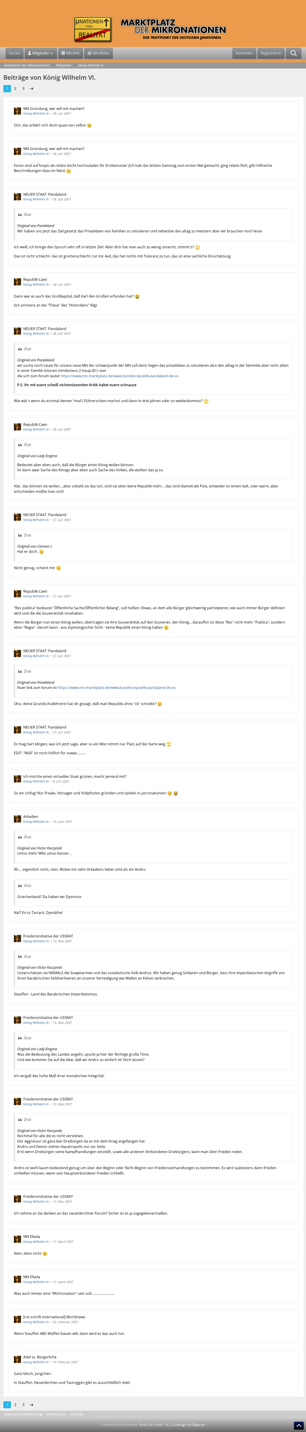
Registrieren (271, 53)
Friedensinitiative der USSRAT (48, 936)
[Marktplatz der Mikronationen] (153, 29)
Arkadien (30, 816)
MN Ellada (31, 1236)
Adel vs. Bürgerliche (39, 1357)
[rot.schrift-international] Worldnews (54, 1316)
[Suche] (294, 53)
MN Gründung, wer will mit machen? (53, 108)
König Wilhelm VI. (36, 113)
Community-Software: (137, 1424)
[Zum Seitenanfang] (299, 1426)
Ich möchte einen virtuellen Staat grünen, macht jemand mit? (74, 776)
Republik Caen (35, 279)
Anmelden (244, 53)
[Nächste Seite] (32, 88)
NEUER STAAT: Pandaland (44, 194)
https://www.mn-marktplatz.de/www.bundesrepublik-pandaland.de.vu (120, 375)
